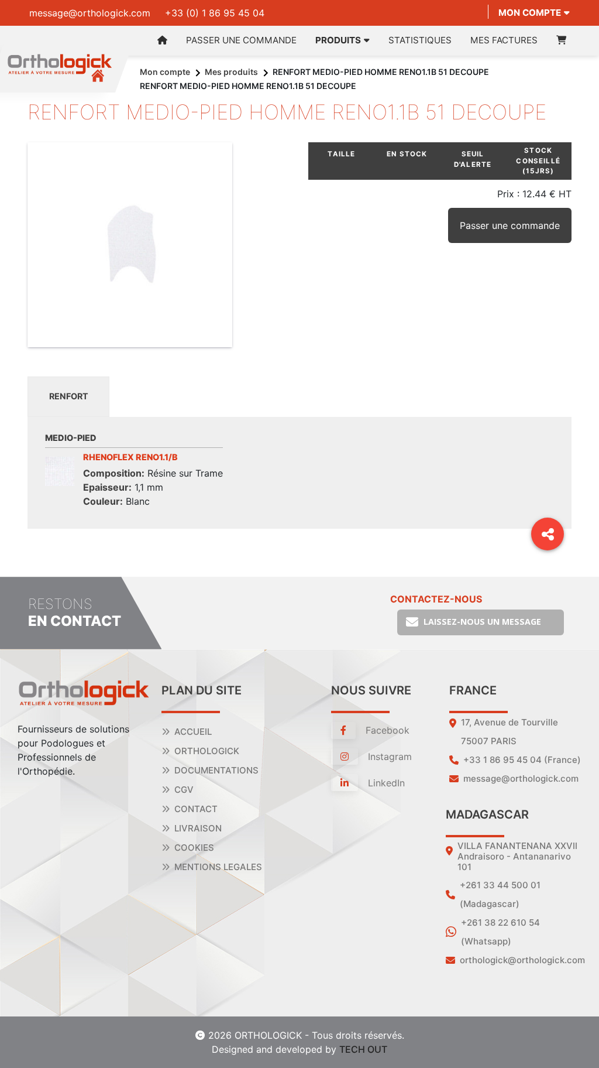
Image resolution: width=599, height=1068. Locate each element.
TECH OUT (363, 1049)
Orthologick (206, 750)
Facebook (386, 730)
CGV (184, 789)
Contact (196, 808)
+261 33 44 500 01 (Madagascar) (500, 894)
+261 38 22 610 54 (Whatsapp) (500, 932)
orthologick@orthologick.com (522, 960)
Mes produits (231, 72)
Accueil (193, 731)
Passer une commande (241, 40)
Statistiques (420, 40)
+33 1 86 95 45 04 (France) (522, 759)
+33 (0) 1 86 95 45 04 (214, 13)
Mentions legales (218, 866)
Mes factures (504, 40)
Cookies (194, 847)
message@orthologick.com (89, 13)
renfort (68, 396)
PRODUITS (338, 40)
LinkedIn (385, 783)
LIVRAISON (198, 828)
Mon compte (529, 12)
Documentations (216, 770)
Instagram (388, 756)
